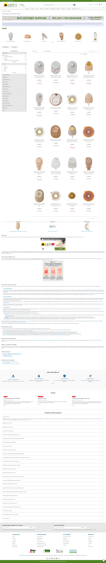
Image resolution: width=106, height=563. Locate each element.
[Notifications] (99, 4)
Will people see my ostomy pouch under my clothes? (11, 465)
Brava (5, 70)
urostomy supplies (47, 340)
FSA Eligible (90, 541)
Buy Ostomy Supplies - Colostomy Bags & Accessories (11, 13)
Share (5, 405)
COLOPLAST (6, 55)
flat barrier (21, 318)
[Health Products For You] (10, 4)
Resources (91, 534)
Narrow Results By (14, 50)
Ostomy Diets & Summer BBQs (8, 356)
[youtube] (56, 558)
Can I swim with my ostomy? (7, 510)
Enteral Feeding (52, 8)
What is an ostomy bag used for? (8, 430)
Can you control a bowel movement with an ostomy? (11, 506)
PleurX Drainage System (8, 332)
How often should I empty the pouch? (9, 499)
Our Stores (14, 540)
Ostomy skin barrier (6, 307)
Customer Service (41, 534)
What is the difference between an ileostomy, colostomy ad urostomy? (15, 491)
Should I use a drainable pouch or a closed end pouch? (12, 480)
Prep (5, 71)
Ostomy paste (42, 333)
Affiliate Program (66, 543)
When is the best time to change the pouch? (10, 495)
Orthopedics (47, 8)
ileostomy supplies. (54, 340)
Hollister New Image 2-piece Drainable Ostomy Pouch (18, 231)
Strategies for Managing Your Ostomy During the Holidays (12, 353)
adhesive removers (87, 294)
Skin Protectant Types (6, 103)
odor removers (94, 321)
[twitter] (47, 558)
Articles (89, 538)
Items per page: (45, 51)
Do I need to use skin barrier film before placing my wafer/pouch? (14, 453)
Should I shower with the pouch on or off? (9, 449)
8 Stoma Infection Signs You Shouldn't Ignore (10, 361)
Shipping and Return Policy (41, 543)
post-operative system (60, 334)
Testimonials (14, 541)
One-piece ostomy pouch (7, 288)
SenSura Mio (6, 67)
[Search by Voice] (72, 4)
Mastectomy (69, 8)
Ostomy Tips (5, 396)
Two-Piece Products (6, 79)
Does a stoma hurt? (6, 518)
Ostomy (37, 8)
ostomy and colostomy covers (23, 330)
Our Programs (67, 534)
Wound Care (27, 8)
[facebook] (50, 558)
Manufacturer (5, 53)
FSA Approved (5, 81)
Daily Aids (58, 8)
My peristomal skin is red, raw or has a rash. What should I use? (13, 487)
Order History (39, 540)
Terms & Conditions (40, 541)
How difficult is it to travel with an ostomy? (10, 503)
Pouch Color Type (6, 91)
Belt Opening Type (6, 96)
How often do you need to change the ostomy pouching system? (13, 438)
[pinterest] (59, 558)
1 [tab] (52, 42)
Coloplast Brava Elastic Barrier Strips (87, 231)
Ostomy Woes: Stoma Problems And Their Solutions (11, 363)
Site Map (13, 543)
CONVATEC (6, 59)
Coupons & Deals (91, 536)
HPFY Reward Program (67, 536)
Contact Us (90, 4)
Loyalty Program (66, 540)
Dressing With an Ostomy (7, 355)
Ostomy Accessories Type (7, 93)
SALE (80, 8)
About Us (13, 536)
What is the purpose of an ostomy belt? (9, 442)
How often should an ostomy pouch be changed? (11, 461)
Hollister (2, 341)
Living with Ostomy (40, 396)
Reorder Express (39, 538)
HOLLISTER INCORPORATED (8, 56)
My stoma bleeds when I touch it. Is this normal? (11, 514)
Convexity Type (5, 88)
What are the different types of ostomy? (9, 468)
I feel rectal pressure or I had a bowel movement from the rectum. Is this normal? (16, 457)
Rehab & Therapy (75, 8)
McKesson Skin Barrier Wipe (52, 231)
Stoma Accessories (81, 321)
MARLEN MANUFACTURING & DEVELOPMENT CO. (11, 60)
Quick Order (36, 85)
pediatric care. (68, 334)
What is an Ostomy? (6, 362)
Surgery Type (5, 77)
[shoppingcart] (101, 4)
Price (3, 110)
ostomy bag (6, 286)
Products (34, 51)
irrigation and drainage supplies (14, 322)
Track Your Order (40, 536)
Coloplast (99, 340)
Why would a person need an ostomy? (9, 472)
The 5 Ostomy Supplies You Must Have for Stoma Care (12, 354)
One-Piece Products (6, 74)
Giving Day (65, 538)
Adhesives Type (5, 98)
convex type (27, 321)
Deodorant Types (6, 100)
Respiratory (41, 8)
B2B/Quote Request (40, 546)
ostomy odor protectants (60, 331)
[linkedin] (54, 558)
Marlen (90, 340)
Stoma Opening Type (6, 86)
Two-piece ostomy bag (7, 296)
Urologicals (32, 8)
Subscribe (31, 527)
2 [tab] (53, 42)
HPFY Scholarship (66, 541)
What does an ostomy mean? (8, 427)
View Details (43, 85)
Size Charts (90, 543)
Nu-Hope (92, 340)
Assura (5, 66)
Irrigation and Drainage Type (7, 105)
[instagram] (52, 558)
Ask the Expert (90, 546)
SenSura (5, 68)
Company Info (16, 534)
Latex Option (5, 107)
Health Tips (90, 540)
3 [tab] (53, 383)
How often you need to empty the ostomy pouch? (11, 434)
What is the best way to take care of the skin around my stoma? (13, 476)
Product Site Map (15, 546)
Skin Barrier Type (5, 84)
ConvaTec (96, 340)
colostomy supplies (40, 340)
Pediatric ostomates (6, 334)
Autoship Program (90, 378)
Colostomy (73, 396)
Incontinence (63, 8)
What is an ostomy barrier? (7, 446)
